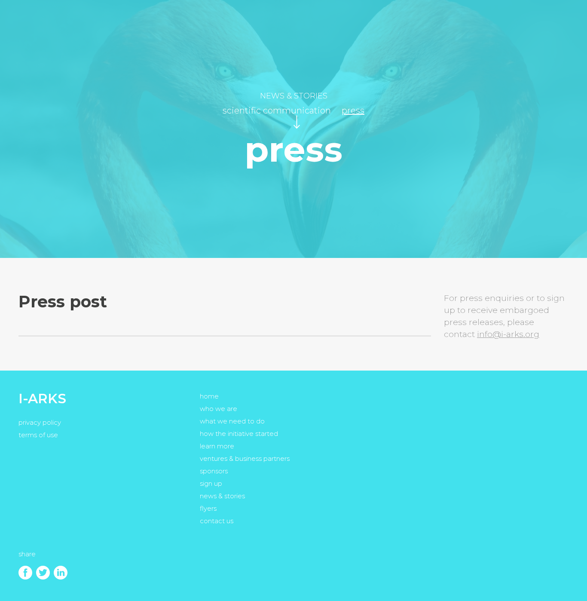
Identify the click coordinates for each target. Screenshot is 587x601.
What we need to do (232, 421)
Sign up (211, 483)
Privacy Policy (39, 422)
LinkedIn (60, 573)
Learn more (217, 446)
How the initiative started (239, 433)
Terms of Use (38, 435)
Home (209, 396)
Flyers (208, 508)
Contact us (216, 521)
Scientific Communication (277, 110)
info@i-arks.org (508, 334)
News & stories (293, 96)
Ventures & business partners (245, 458)
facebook (25, 573)
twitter (43, 573)
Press (353, 110)
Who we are (218, 409)
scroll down (297, 122)
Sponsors (214, 471)
